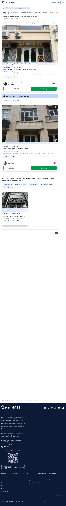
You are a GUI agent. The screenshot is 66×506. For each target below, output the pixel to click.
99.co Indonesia (42, 477)
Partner (3, 483)
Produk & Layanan (5, 480)
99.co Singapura (42, 480)
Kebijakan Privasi (27, 477)
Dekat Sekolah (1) (40, 23)
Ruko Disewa (10, 400)
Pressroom (3, 488)
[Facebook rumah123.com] (45, 408)
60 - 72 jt (16, 100)
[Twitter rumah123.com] (48, 408)
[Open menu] (63, 2)
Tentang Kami (4, 477)
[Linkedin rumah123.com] (59, 408)
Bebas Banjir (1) (19, 23)
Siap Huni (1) (50, 23)
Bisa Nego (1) (29, 23)
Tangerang (22, 400)
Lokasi (56, 12)
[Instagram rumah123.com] (52, 408)
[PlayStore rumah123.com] (19, 467)
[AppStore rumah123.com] (6, 467)
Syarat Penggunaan (28, 480)
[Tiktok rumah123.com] (63, 408)
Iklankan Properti (17, 477)
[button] (28, 8)
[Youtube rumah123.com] (55, 408)
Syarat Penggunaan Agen (29, 483)
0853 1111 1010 (16, 436)
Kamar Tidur (38, 12)
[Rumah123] (9, 2)
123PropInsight (4, 491)
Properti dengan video (26, 12)
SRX (39, 483)
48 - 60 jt (7, 100)
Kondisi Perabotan (48, 12)
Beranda (4, 400)
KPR (14, 480)
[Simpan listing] (55, 28)
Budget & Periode (13, 12)
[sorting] (7, 12)
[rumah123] (10, 407)
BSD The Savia (29, 400)
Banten (16, 400)
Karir (2, 485)
